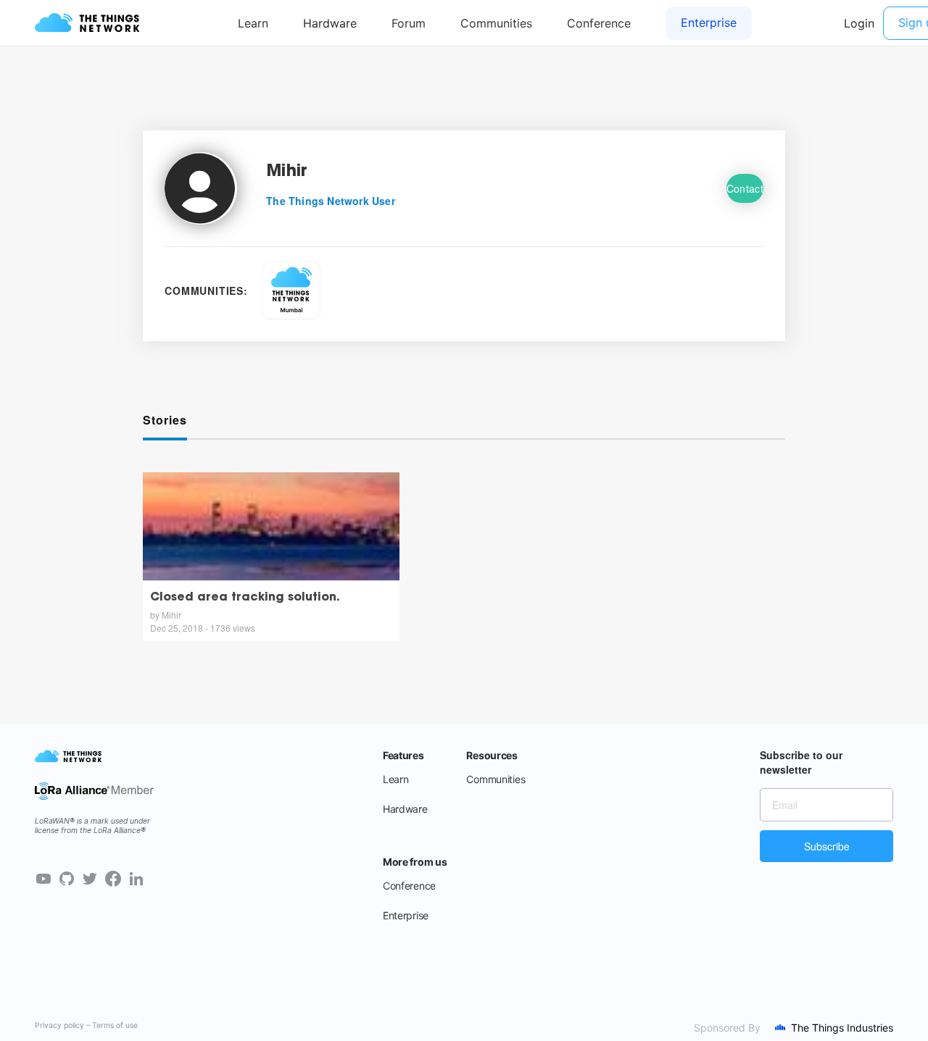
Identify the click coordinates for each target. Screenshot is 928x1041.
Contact (744, 188)
